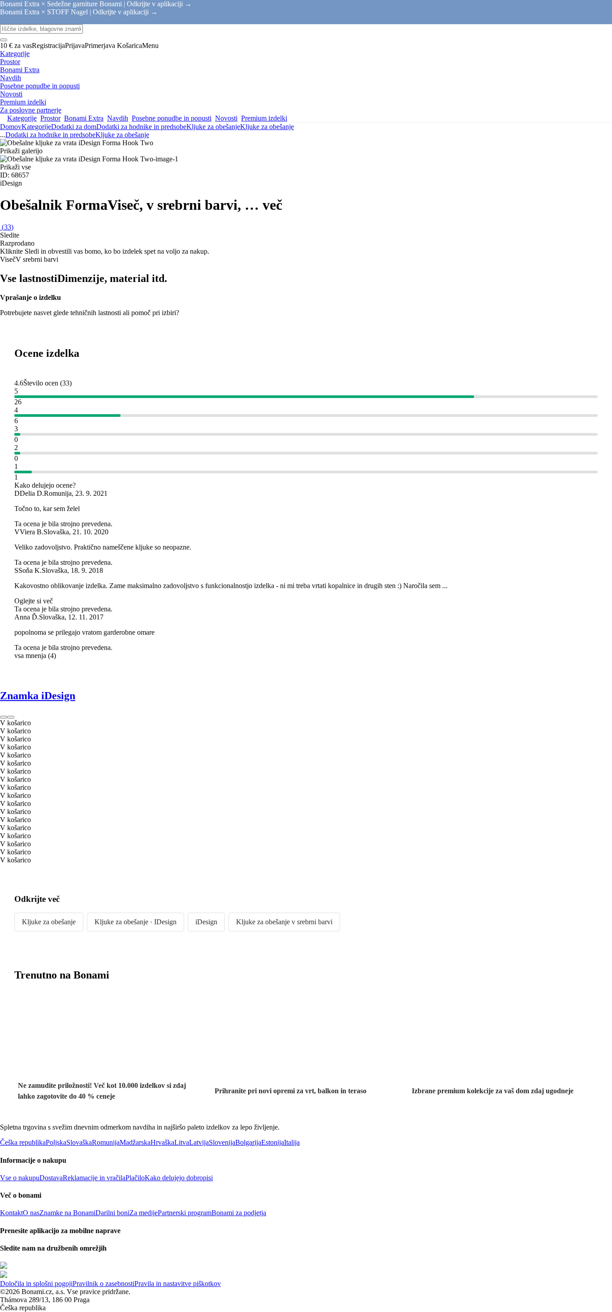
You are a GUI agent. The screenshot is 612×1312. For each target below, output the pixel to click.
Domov (11, 126)
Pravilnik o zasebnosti (103, 1283)
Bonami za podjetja (238, 1213)
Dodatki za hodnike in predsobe (141, 126)
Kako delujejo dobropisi (179, 1178)
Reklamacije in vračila (94, 1178)
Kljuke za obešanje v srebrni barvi (284, 922)
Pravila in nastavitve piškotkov (177, 1283)
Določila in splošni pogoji (36, 1283)
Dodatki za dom (73, 126)
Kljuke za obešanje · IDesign (136, 922)
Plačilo (135, 1178)
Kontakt (11, 1213)
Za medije (143, 1213)
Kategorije (36, 126)
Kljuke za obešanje (267, 126)
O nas (31, 1213)
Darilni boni (112, 1213)
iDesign (206, 922)
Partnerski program (184, 1213)
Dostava (51, 1178)
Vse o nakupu (19, 1178)
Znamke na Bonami (67, 1213)
